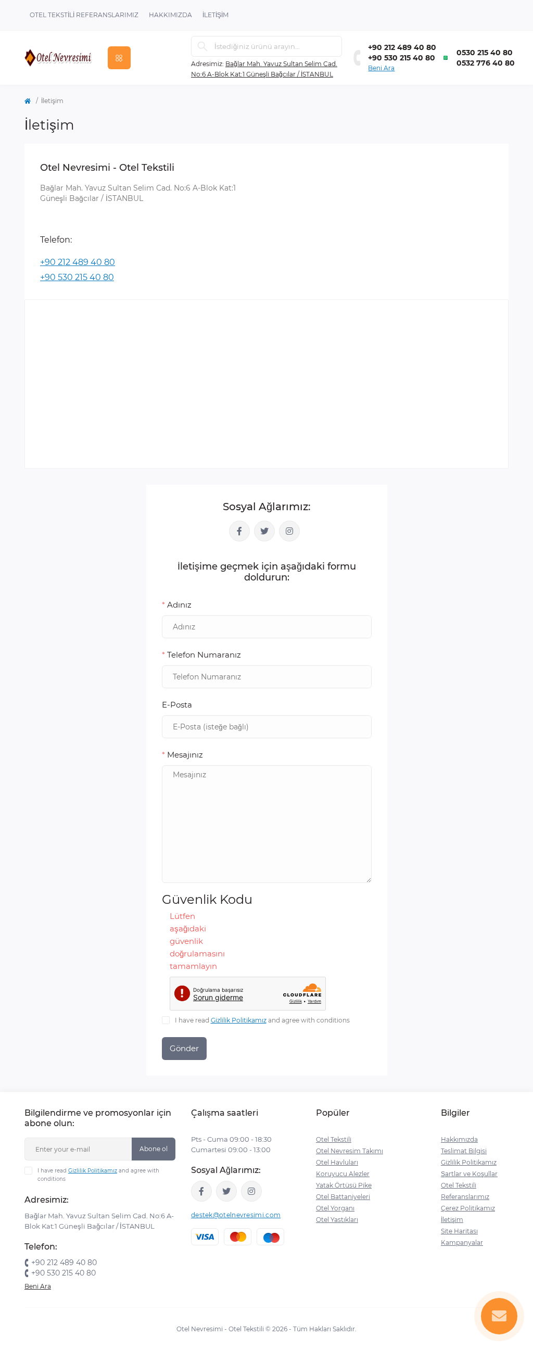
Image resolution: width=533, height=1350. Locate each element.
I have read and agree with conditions (262, 1020)
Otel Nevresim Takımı (349, 1151)
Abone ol (153, 1149)
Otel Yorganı (335, 1208)
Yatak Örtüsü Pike (344, 1185)
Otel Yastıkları (337, 1219)
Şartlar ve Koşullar (469, 1174)
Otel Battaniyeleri (343, 1197)
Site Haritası (459, 1231)
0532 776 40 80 (485, 63)
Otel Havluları (337, 1162)
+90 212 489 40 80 (402, 47)
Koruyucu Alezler (343, 1174)
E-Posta (177, 705)
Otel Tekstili (333, 1139)
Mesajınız (182, 755)
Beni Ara (381, 68)
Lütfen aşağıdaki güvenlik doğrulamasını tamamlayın (183, 941)
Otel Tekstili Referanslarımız (84, 15)
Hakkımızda (170, 15)
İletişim (215, 15)
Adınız (177, 605)
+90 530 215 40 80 (401, 57)
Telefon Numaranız (201, 655)
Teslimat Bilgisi (464, 1151)
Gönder (184, 1048)
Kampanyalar (462, 1242)
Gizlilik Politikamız (238, 1020)
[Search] (202, 46)
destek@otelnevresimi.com (236, 1215)
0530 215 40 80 (484, 52)
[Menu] (119, 57)
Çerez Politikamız (468, 1208)
